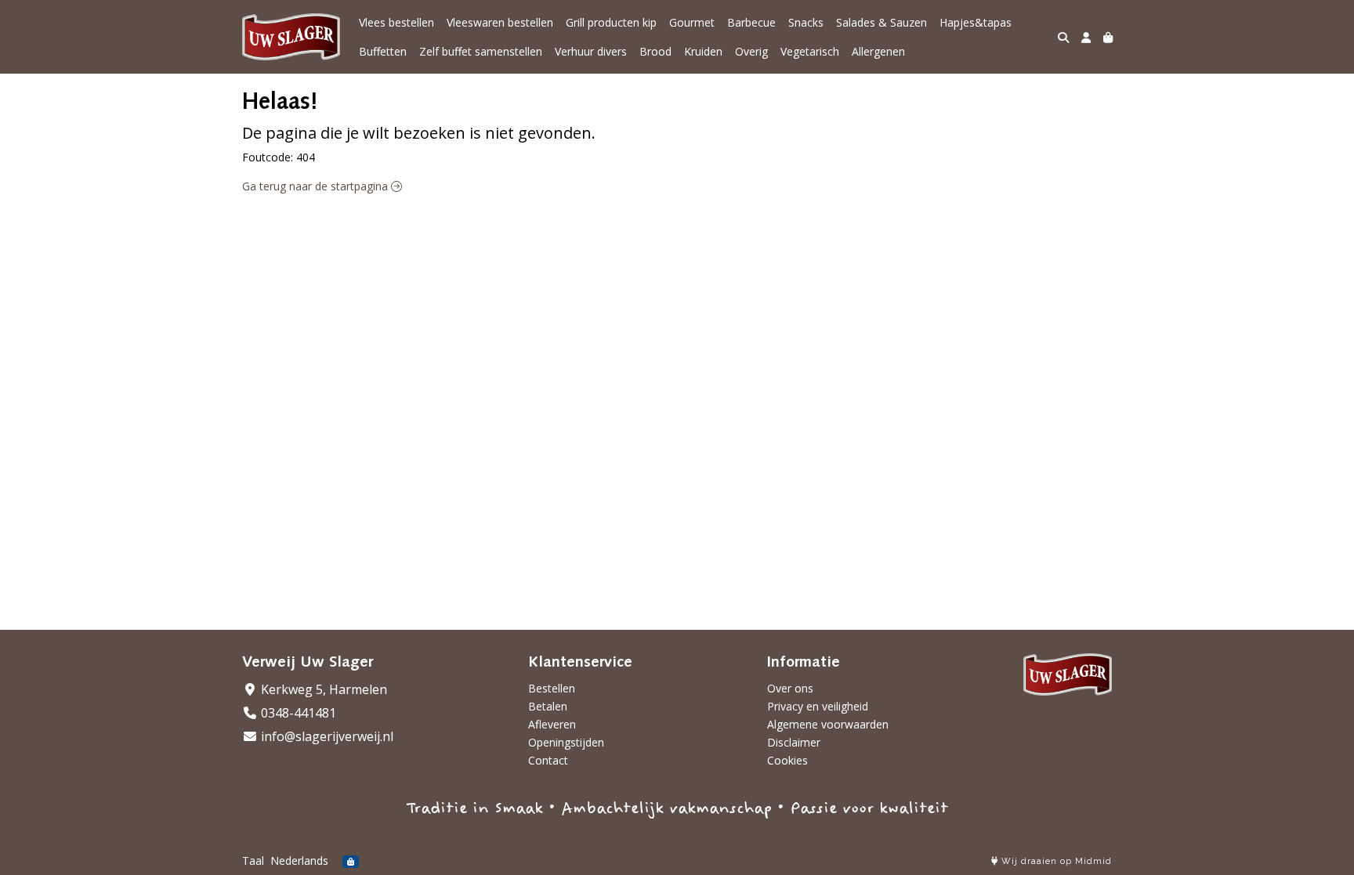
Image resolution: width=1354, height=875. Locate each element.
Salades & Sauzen (881, 22)
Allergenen (878, 51)
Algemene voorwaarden (828, 724)
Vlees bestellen (396, 22)
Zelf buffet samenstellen (480, 51)
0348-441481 (297, 712)
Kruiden (703, 51)
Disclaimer (793, 742)
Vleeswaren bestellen (500, 22)
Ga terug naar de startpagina (316, 186)
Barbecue (751, 22)
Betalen (547, 706)
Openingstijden (566, 742)
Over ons (790, 688)
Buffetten (383, 51)
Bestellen (551, 688)
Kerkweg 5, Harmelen (322, 689)
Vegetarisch (809, 51)
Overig (751, 51)
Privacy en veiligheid (817, 706)
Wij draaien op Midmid (1055, 861)
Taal (253, 860)
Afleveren (552, 724)
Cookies (787, 760)
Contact (548, 760)
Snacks (806, 22)
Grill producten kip (611, 22)
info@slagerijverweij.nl (325, 736)
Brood (655, 51)
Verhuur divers (591, 51)
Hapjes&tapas (975, 22)
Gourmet (692, 22)
